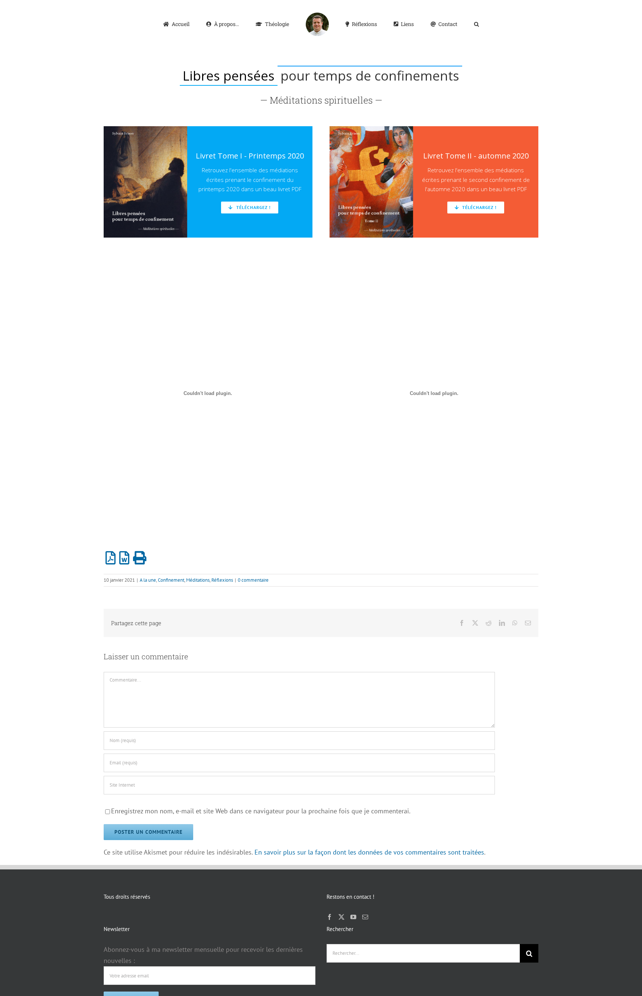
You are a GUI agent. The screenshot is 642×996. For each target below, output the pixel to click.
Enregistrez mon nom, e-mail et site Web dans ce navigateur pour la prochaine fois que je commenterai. (261, 811)
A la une (148, 580)
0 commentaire (253, 580)
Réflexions (222, 580)
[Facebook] (330, 917)
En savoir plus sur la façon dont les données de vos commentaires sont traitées (369, 852)
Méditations (198, 580)
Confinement (171, 580)
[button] (446, 23)
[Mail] (365, 917)
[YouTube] (353, 917)
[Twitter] (341, 917)
